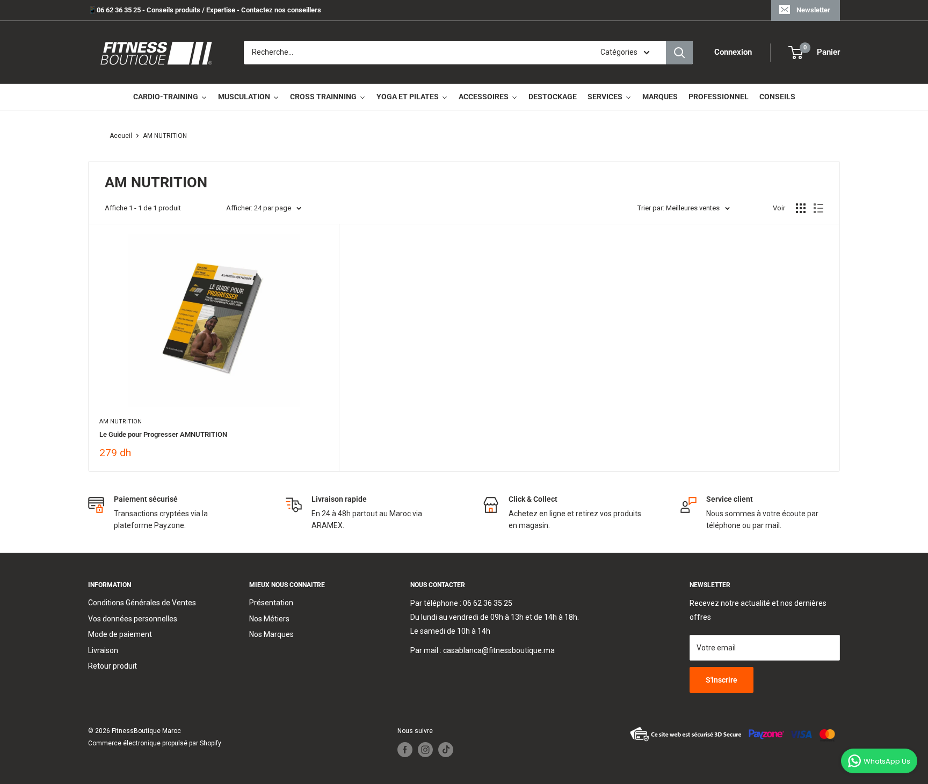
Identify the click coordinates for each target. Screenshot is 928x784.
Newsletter (813, 10)
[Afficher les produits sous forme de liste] (818, 208)
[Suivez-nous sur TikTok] (445, 749)
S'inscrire (721, 680)
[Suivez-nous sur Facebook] (404, 749)
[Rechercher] (679, 52)
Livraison (103, 650)
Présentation (271, 602)
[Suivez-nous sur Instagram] (425, 749)
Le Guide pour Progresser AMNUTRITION (163, 434)
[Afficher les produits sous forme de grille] (801, 208)
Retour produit (112, 666)
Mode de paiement (120, 634)
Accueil (121, 136)
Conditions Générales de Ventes (142, 602)
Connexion (733, 52)
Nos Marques (271, 634)
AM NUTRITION (165, 136)
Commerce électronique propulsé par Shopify (154, 743)
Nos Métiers (269, 618)
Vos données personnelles (132, 618)
